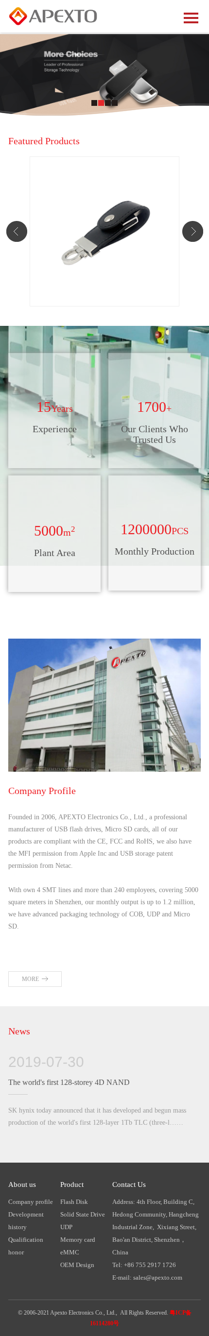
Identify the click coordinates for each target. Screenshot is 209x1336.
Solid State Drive (82, 1214)
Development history (26, 1221)
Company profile (30, 1201)
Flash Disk (74, 1201)
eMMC (69, 1252)
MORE (30, 979)
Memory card (77, 1239)
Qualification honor (25, 1246)
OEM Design (77, 1264)
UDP (66, 1227)
